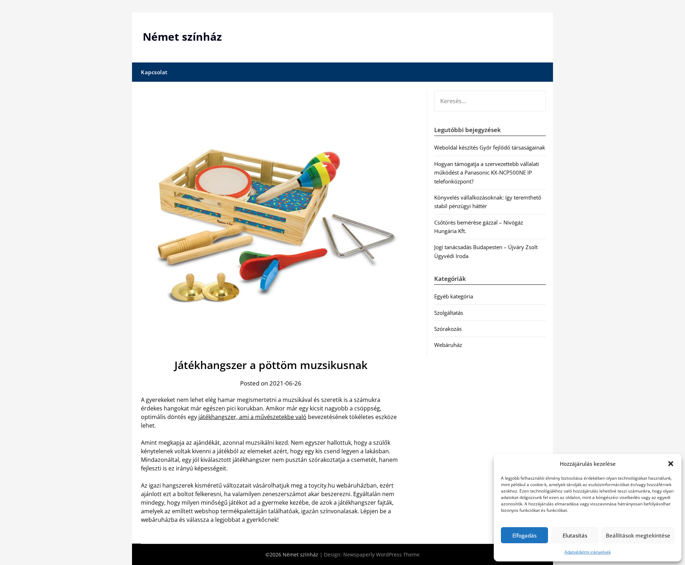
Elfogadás (524, 535)
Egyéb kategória (453, 296)
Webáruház (448, 344)
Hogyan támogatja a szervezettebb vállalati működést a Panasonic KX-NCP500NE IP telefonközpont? (486, 172)
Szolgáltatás (448, 312)
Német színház (182, 36)
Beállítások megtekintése (638, 535)
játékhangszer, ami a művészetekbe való (252, 417)
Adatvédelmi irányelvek (587, 552)
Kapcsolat (154, 72)
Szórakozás (448, 328)
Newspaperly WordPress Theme (381, 554)
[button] (670, 463)
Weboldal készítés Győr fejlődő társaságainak (489, 147)
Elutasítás (575, 535)
